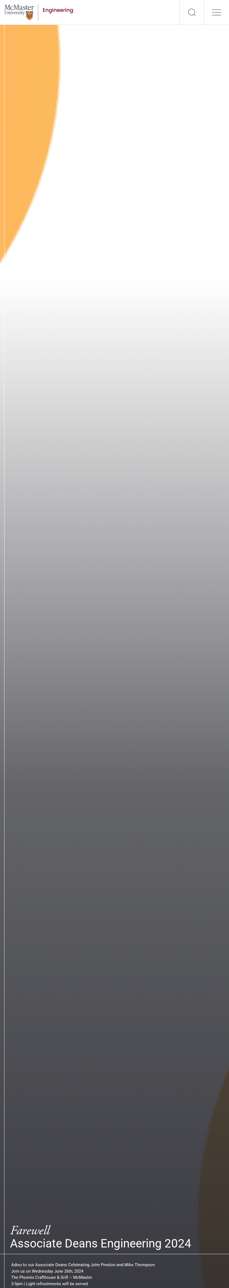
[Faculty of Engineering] (38, 12)
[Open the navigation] (216, 12)
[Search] (191, 12)
